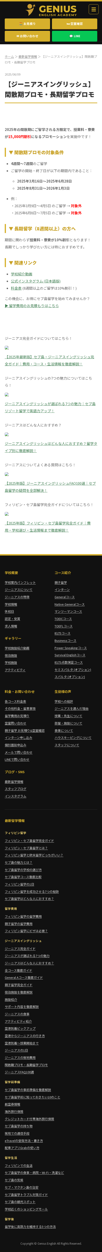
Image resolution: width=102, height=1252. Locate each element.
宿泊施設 (11, 655)
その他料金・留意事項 (20, 708)
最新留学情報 (28, 56)
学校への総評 (64, 701)
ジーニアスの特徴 (17, 597)
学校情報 (11, 604)
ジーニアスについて (18, 589)
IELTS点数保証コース (69, 662)
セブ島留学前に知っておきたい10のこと (32, 1097)
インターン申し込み (18, 737)
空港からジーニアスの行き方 (25, 1035)
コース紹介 (63, 572)
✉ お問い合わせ (27, 36)
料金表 (16, 288)
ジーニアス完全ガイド (20, 948)
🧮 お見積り (27, 23)
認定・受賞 (12, 618)
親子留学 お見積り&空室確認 (25, 730)
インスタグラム (15, 796)
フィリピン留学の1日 (19, 884)
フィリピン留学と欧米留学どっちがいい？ (34, 855)
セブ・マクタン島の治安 (21, 1187)
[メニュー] (94, 9)
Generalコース (65, 597)
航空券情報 (12, 1104)
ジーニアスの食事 (17, 1014)
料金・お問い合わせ (20, 691)
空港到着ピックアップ (20, 1028)
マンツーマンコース (68, 611)
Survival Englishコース (70, 655)
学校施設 (11, 662)
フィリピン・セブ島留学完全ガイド (29, 840)
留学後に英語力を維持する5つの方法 (30, 1226)
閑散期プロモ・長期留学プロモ (26, 1065)
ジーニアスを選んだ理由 (71, 708)
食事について (64, 730)
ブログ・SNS (15, 771)
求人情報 (11, 626)
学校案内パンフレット (20, 582)
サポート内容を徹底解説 (22, 1006)
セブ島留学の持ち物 (18, 1126)
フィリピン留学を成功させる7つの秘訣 (32, 891)
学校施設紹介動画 (17, 648)
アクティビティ (15, 670)
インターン (62, 589)
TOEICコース (63, 618)
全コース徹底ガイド (18, 970)
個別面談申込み (15, 745)
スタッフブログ (15, 788)
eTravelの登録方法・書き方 (24, 1140)
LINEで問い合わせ (17, 759)
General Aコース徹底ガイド (24, 977)
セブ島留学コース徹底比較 (23, 877)
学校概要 (11, 572)
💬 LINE (74, 36)
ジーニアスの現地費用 (20, 1057)
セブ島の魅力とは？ (18, 862)
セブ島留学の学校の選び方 (23, 869)
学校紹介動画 (21, 273)
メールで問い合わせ (18, 752)
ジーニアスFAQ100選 (19, 1072)
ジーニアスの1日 (16, 1050)
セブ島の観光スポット (20, 1201)
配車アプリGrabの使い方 (22, 1147)
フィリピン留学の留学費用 (23, 916)
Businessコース (65, 640)
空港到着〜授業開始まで (22, 1043)
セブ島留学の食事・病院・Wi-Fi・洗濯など (34, 1172)
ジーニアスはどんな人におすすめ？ (29, 963)
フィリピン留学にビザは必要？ (26, 931)
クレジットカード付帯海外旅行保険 (29, 1119)
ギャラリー (13, 638)
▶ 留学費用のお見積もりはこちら (32, 305)
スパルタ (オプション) (70, 676)
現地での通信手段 (17, 1133)
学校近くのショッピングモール (26, 1209)
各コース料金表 (15, 701)
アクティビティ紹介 (18, 1021)
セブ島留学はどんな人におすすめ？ (29, 898)
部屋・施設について (68, 723)
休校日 (9, 611)
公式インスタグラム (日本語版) (35, 280)
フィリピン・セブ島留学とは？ (26, 848)
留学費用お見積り (17, 716)
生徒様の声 (63, 691)
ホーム (9, 56)
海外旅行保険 (14, 1111)
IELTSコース (62, 633)
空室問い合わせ (15, 723)
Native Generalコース (70, 604)
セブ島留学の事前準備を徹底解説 (28, 1089)
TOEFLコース (64, 626)
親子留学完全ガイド (18, 985)
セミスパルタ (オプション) (73, 669)
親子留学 (61, 582)
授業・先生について (68, 716)
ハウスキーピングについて (73, 737)
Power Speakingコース (71, 648)
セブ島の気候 (14, 1180)
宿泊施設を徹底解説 (18, 992)
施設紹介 (11, 999)
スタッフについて (67, 745)
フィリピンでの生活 (18, 1165)
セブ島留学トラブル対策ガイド (26, 1194)
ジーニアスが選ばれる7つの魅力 (27, 955)
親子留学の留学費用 (18, 923)
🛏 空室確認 (75, 23)
